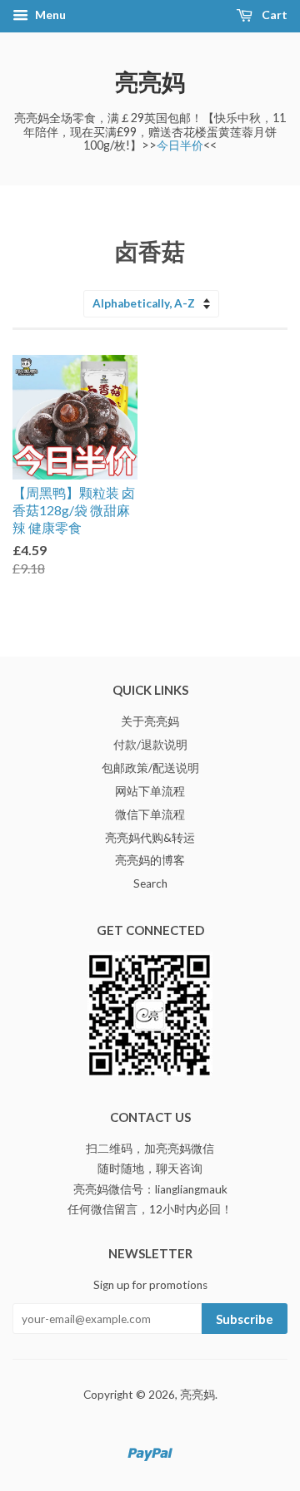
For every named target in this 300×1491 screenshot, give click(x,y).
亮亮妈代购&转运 (150, 837)
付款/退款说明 (150, 744)
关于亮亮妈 (150, 721)
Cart (273, 14)
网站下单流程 (150, 791)
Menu (49, 14)
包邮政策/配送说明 (150, 768)
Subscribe (244, 1318)
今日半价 (180, 145)
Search (150, 883)
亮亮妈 (150, 81)
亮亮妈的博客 (150, 860)
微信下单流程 (150, 814)
